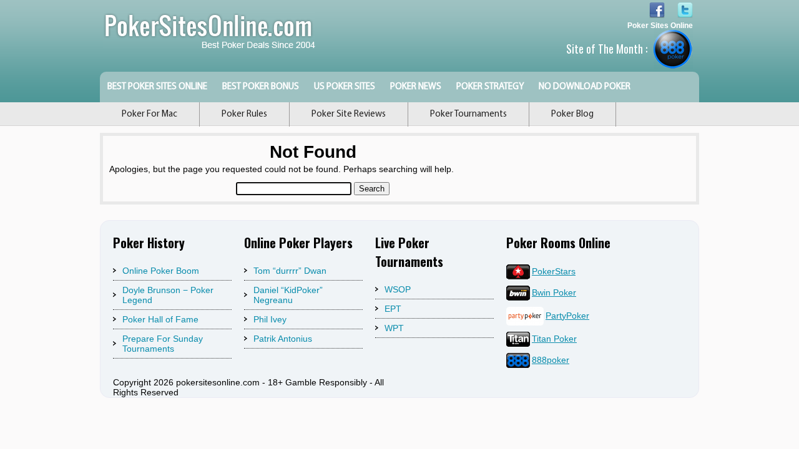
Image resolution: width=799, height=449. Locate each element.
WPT (394, 328)
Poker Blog (572, 114)
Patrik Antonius (282, 339)
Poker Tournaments (468, 114)
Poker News (415, 87)
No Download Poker (584, 87)
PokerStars (554, 271)
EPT (393, 309)
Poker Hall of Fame (160, 319)
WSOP (398, 289)
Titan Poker (554, 339)
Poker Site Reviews (348, 114)
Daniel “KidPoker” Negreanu (288, 295)
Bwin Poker (554, 292)
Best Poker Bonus (260, 87)
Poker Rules (244, 114)
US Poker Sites (344, 87)
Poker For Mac (149, 114)
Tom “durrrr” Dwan (289, 271)
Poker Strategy (490, 87)
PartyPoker (567, 316)
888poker (550, 360)
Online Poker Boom (160, 271)
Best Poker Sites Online (157, 87)
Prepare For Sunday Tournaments (162, 344)
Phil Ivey (270, 319)
